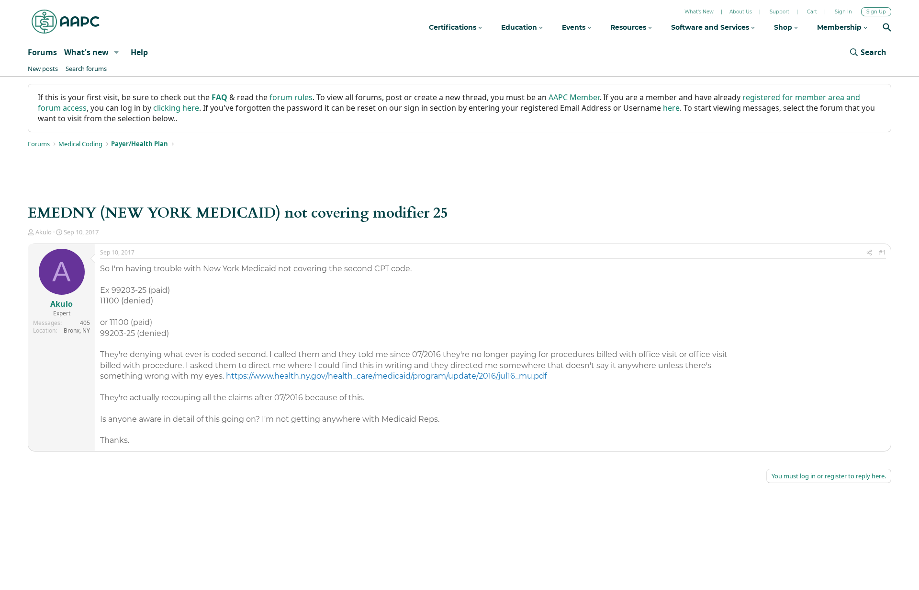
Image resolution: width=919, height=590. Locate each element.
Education (520, 27)
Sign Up (876, 12)
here (671, 108)
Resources (629, 27)
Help (139, 52)
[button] (116, 52)
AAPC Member (574, 97)
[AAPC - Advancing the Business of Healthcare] (65, 22)
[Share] (869, 252)
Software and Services (711, 27)
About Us (740, 12)
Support (779, 12)
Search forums (86, 68)
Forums (42, 52)
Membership (840, 27)
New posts (43, 68)
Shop (784, 27)
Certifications (453, 27)
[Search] (887, 28)
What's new (86, 52)
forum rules (291, 97)
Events (574, 27)
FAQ (219, 97)
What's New (699, 12)
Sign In (843, 12)
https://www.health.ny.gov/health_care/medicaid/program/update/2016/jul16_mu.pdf (386, 376)
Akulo (43, 232)
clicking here (176, 108)
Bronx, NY (77, 330)
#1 (882, 252)
